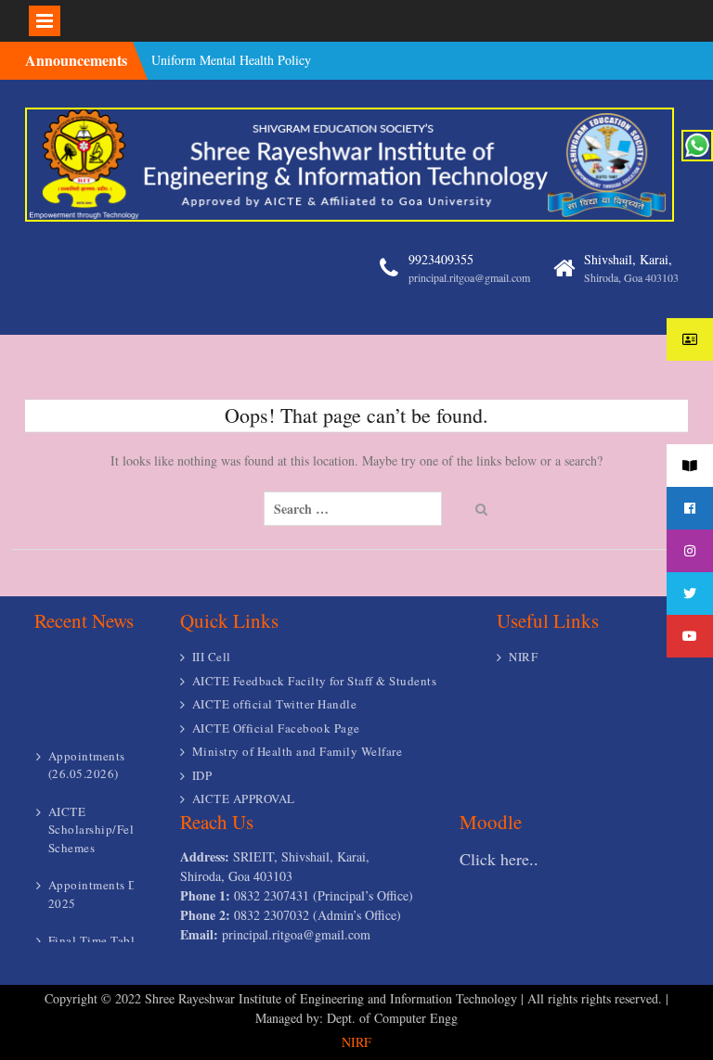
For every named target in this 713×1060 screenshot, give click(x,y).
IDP (202, 775)
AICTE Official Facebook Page (276, 728)
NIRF (523, 656)
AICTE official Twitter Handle (274, 704)
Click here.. (499, 859)
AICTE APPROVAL (243, 798)
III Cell (211, 656)
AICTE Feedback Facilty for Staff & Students (314, 680)
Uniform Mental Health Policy (231, 59)
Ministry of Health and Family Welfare (297, 751)
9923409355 (440, 259)
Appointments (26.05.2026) (86, 757)
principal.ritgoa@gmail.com (469, 277)
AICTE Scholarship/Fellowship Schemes (112, 822)
